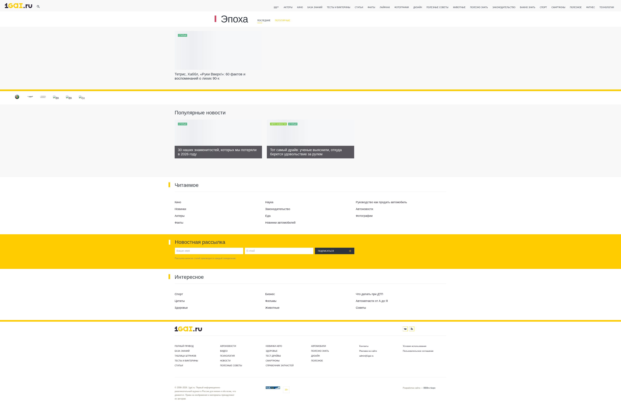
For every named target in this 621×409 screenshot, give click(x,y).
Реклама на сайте (368, 351)
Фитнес (590, 7)
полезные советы (437, 7)
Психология (227, 356)
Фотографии (401, 7)
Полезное (576, 7)
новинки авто (274, 346)
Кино (300, 7)
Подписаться (326, 251)
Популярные (282, 20)
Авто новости (278, 124)
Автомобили (318, 346)
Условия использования (414, 346)
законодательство (503, 7)
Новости (225, 360)
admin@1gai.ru (366, 356)
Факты (371, 7)
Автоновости (228, 346)
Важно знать (527, 7)
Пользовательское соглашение (418, 351)
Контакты (363, 346)
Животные (459, 7)
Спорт (543, 7)
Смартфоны (558, 7)
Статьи (359, 7)
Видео (224, 351)
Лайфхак (385, 7)
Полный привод (184, 346)
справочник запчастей (280, 365)
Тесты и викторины (338, 7)
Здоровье (272, 351)
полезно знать (479, 7)
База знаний (314, 7)
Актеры (288, 7)
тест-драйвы (273, 356)
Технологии (606, 7)
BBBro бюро (429, 388)
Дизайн (417, 7)
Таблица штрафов (185, 356)
